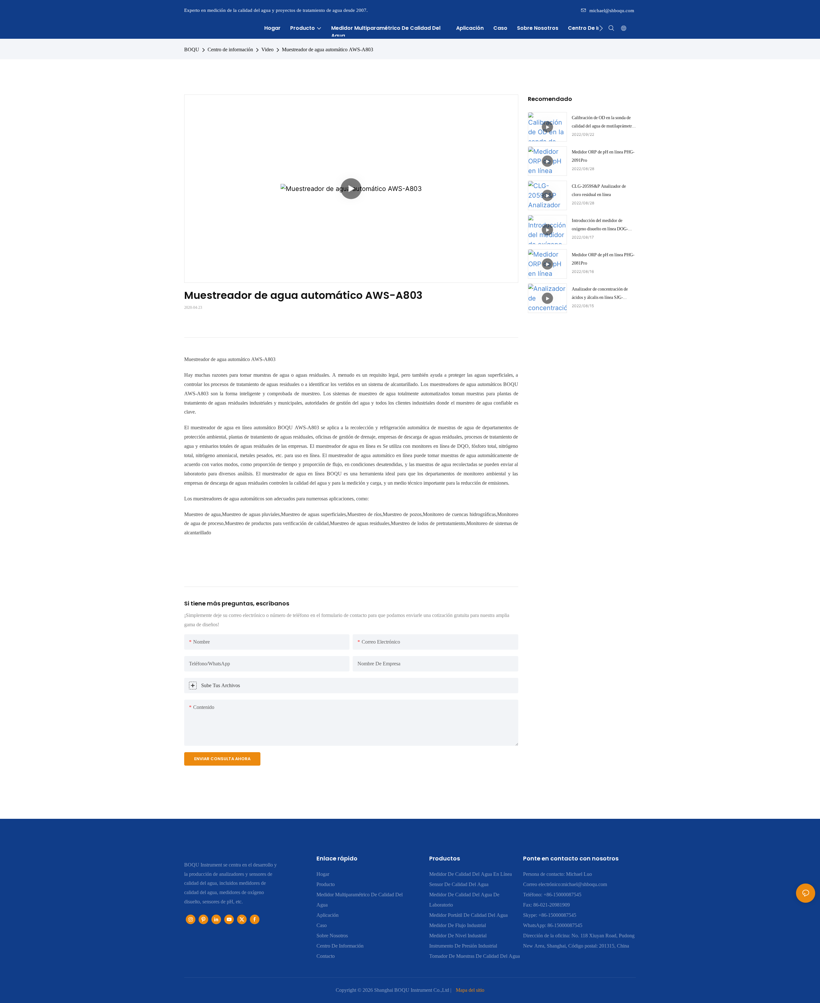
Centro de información (230, 49)
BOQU (191, 49)
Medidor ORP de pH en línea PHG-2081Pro (603, 258)
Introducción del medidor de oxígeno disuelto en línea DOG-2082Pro (600, 225)
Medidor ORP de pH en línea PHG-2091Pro (603, 155)
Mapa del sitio (470, 990)
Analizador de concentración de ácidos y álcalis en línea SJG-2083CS (600, 293)
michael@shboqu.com (611, 10)
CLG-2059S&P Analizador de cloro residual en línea (599, 190)
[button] (601, 28)
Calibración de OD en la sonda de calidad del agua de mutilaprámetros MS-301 (604, 122)
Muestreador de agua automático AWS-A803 (327, 49)
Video (267, 49)
